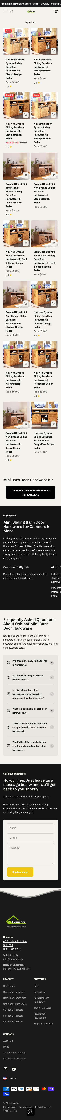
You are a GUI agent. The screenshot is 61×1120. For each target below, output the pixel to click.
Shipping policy (10, 1110)
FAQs (36, 985)
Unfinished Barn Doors (15, 1003)
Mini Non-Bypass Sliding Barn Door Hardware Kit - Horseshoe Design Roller (43, 380)
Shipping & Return (43, 1023)
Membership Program (14, 1058)
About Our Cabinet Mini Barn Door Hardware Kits (31, 492)
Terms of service (42, 1107)
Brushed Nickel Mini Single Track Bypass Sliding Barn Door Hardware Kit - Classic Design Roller (16, 195)
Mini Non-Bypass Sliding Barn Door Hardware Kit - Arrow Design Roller (15, 380)
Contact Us (39, 991)
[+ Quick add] (26, 51)
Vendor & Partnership (14, 1052)
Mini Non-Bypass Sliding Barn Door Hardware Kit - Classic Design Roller (15, 131)
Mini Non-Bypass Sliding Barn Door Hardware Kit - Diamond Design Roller (43, 319)
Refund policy (9, 1107)
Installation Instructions (40, 1015)
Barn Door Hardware (13, 991)
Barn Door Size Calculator (41, 999)
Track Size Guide (42, 1007)
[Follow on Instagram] (5, 1069)
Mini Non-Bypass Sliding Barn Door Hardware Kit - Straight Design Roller (43, 67)
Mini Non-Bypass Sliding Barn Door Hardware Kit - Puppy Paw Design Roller (44, 440)
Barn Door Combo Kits (14, 997)
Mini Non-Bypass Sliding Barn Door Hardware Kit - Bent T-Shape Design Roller (16, 259)
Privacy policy (25, 1107)
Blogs (6, 1046)
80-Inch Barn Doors (13, 1009)
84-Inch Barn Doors (13, 1015)
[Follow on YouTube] (14, 1069)
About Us (8, 1040)
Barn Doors (9, 985)
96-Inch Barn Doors (13, 1021)
